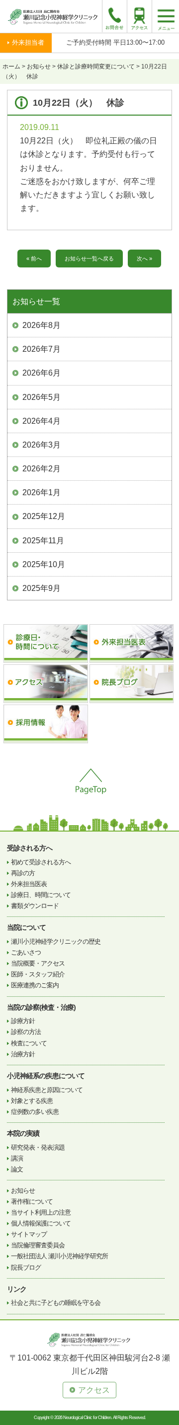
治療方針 (23, 1054)
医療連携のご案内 (35, 985)
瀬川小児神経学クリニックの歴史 (55, 941)
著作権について (32, 1201)
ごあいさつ (26, 952)
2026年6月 (41, 373)
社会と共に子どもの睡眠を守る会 (55, 1302)
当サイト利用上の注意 (41, 1212)
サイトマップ (29, 1234)
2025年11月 (43, 540)
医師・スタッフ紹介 (38, 974)
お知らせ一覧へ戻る (89, 258)
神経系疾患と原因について (47, 1090)
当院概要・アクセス (38, 963)
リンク (16, 1289)
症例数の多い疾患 (35, 1111)
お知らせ (23, 1190)
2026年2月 (41, 468)
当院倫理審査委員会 (38, 1245)
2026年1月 (41, 492)
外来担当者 (28, 42)
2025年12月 (43, 516)
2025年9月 (41, 588)
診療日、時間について (41, 895)
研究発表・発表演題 (38, 1147)
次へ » (144, 258)
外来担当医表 (29, 884)
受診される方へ (29, 848)
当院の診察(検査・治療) (41, 1007)
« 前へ (34, 258)
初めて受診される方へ (41, 862)
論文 (17, 1169)
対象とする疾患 (32, 1100)
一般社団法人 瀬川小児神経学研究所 (59, 1256)
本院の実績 (23, 1133)
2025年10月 (43, 564)
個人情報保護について (41, 1223)
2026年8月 (41, 325)
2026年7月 (41, 349)
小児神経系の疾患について (46, 1076)
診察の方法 (26, 1032)
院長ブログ (26, 1267)
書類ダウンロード (35, 905)
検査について (29, 1043)
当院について (26, 927)
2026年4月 (41, 421)
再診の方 (23, 873)
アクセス (94, 1390)
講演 (17, 1158)
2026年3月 (41, 445)
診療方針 (23, 1021)
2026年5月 (41, 397)
